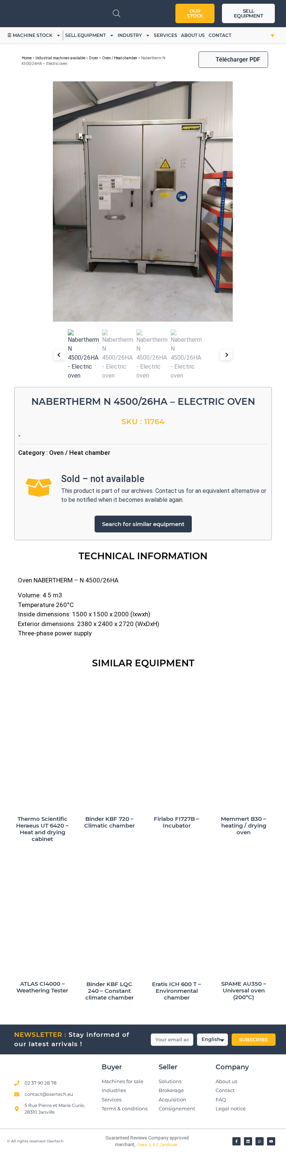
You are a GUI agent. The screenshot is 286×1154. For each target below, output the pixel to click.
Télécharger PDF (238, 59)
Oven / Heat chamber (119, 58)
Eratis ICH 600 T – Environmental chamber (176, 991)
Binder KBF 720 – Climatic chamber (109, 822)
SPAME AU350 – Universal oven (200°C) (243, 990)
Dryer (93, 58)
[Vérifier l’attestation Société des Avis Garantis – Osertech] (90, 1140)
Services (165, 35)
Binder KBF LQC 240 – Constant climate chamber (109, 991)
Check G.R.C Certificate (157, 1144)
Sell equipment (85, 35)
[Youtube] (271, 1141)
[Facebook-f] (236, 1141)
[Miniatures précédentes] (60, 355)
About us (193, 35)
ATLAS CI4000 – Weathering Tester (42, 987)
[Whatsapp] (259, 1141)
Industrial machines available (60, 58)
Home (27, 58)
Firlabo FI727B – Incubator (176, 822)
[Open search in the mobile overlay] (116, 13)
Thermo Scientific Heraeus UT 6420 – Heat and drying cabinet (42, 828)
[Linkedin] (248, 1141)
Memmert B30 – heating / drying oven (243, 825)
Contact (220, 35)
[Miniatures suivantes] (226, 355)
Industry (130, 35)
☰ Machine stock (30, 35)
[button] (266, 35)
